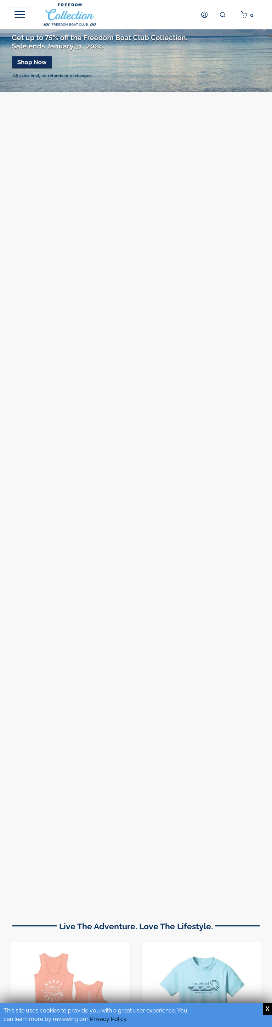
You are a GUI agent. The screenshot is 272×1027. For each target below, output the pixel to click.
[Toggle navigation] (20, 14)
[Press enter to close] (267, 1009)
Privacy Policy (108, 1019)
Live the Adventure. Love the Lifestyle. (136, 926)
